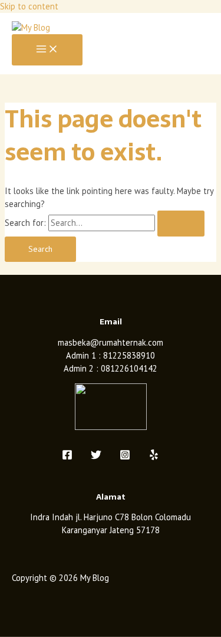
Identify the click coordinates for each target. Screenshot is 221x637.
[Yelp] (154, 456)
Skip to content (29, 6)
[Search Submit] (180, 224)
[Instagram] (125, 456)
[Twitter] (96, 456)
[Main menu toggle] (47, 49)
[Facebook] (67, 456)
